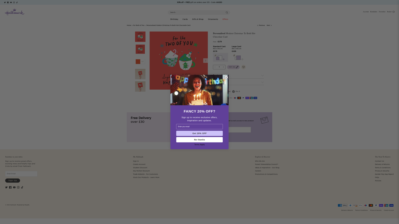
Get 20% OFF (199, 133)
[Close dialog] (226, 77)
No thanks (199, 140)
